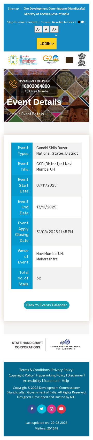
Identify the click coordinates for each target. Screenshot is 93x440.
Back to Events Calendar (46, 305)
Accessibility (32, 381)
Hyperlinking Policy (50, 375)
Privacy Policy (62, 370)
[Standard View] (82, 22)
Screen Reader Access (57, 22)
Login (45, 44)
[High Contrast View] (79, 22)
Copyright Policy (21, 375)
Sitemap (13, 8)
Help (65, 381)
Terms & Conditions (34, 370)
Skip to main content (22, 22)
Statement (51, 381)
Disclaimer (75, 375)
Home (12, 113)
